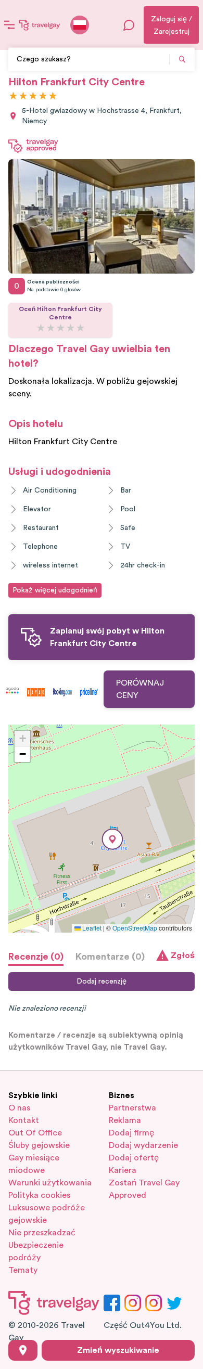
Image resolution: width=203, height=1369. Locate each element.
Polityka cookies (39, 1195)
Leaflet (91, 927)
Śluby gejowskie (39, 1145)
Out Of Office (35, 1133)
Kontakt (23, 1120)
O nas (19, 1108)
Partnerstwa (132, 1108)
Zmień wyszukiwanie (118, 1350)
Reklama (125, 1120)
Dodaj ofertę (134, 1158)
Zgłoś (183, 955)
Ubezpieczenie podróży (36, 1251)
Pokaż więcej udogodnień (54, 590)
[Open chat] (129, 25)
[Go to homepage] (39, 24)
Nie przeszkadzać (41, 1233)
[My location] (22, 1350)
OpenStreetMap (134, 927)
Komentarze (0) (110, 956)
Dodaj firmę (131, 1133)
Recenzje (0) (36, 956)
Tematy (22, 1270)
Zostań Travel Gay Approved (144, 1189)
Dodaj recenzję (101, 981)
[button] (112, 839)
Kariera (122, 1170)
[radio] (13, 96)
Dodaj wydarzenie (143, 1145)
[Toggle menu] (9, 25)
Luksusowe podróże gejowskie (46, 1214)
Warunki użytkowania (50, 1183)
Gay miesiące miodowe (33, 1164)
